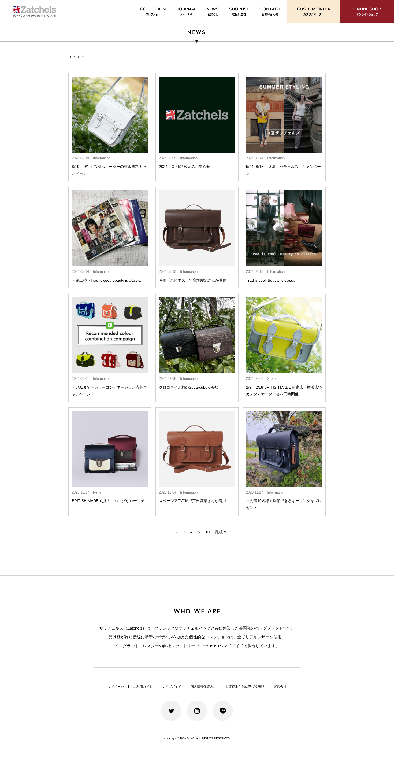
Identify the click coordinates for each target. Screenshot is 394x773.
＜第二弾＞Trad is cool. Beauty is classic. (106, 280)
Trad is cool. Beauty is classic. (271, 280)
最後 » (220, 532)
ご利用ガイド (143, 687)
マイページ (116, 687)
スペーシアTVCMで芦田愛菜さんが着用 (192, 501)
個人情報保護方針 (203, 687)
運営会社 (280, 687)
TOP (71, 56)
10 (207, 532)
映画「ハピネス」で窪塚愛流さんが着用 (192, 280)
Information (101, 158)
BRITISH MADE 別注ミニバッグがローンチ (108, 501)
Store (271, 379)
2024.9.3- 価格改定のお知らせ (184, 166)
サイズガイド (171, 687)
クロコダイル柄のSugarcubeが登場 (189, 387)
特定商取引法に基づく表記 (245, 687)
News (97, 492)
